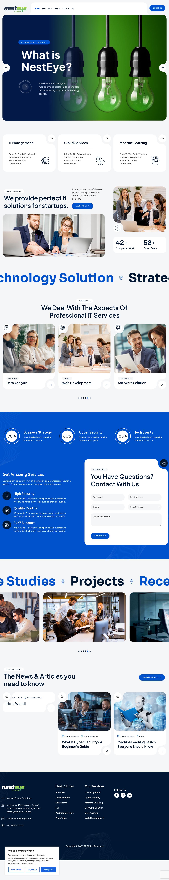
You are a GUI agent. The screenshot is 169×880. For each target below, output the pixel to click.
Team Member (62, 797)
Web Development (21, 382)
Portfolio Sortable (64, 813)
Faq (57, 807)
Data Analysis (91, 813)
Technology (70, 378)
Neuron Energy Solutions (19, 798)
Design (11, 378)
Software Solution (76, 382)
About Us (60, 792)
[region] (32, 861)
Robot (142, 736)
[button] (6, 67)
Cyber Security (91, 736)
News (57, 9)
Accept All (48, 870)
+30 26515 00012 (15, 825)
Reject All (32, 870)
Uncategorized (34, 697)
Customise (16, 870)
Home (37, 9)
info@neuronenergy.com (18, 818)
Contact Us (68, 9)
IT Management (130, 382)
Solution (124, 378)
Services (46, 9)
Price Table (61, 818)
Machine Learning (94, 802)
